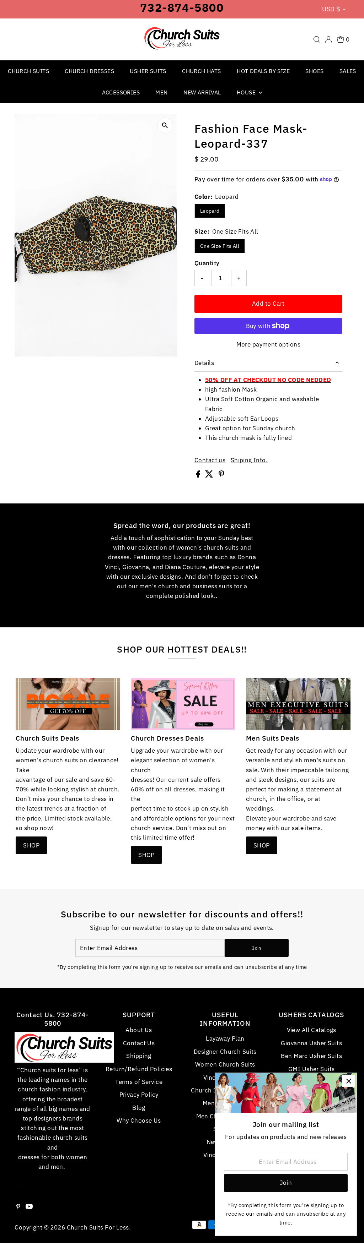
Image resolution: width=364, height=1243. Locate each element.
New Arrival (202, 92)
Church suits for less (98, 1227)
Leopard (209, 211)
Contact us (209, 460)
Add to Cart (268, 303)
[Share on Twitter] (210, 475)
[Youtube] (29, 1206)
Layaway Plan (225, 1038)
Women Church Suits (225, 1064)
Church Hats (201, 71)
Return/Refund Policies (139, 1069)
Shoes (314, 71)
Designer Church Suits (225, 1052)
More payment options (268, 344)
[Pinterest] (18, 1206)
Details (204, 363)
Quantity (206, 263)
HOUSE (247, 92)
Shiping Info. (249, 460)
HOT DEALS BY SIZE (263, 71)
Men (161, 92)
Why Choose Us (139, 1120)
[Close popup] (348, 1081)
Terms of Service (138, 1082)
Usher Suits (148, 71)
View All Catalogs (311, 1030)
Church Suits (28, 71)
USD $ (331, 9)
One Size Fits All (219, 246)
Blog (138, 1108)
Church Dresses (89, 71)
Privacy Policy (139, 1094)
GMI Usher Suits (311, 1069)
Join (256, 948)
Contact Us (139, 1043)
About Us (138, 1030)
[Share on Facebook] (199, 475)
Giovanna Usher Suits (311, 1043)
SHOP (31, 845)
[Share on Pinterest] (221, 475)
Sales (347, 71)
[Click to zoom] (165, 125)
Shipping (138, 1056)
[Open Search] (317, 39)
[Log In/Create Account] (328, 39)
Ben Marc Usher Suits (311, 1056)
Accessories (121, 92)
